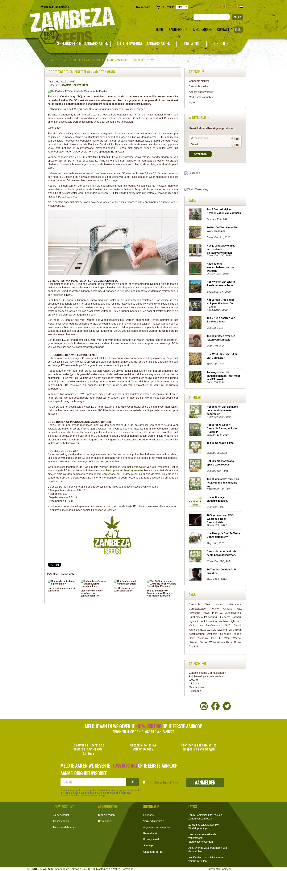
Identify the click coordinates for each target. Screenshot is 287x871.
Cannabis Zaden (230, 633)
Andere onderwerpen (201, 91)
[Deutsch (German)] (233, 6)
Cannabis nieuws (199, 81)
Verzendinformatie (153, 821)
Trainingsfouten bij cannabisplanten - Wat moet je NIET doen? (223, 376)
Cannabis (194, 604)
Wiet (208, 604)
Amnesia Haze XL (209, 638)
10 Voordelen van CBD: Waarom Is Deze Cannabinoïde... (220, 519)
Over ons (148, 815)
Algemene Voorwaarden (157, 827)
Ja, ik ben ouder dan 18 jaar (164, 782)
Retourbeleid (150, 833)
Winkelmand (197, 118)
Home (51, 59)
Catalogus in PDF (153, 851)
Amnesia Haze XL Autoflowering (208, 629)
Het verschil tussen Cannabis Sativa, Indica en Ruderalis (222, 428)
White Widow (232, 638)
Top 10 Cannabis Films (220, 442)
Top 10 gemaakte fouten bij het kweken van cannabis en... (223, 483)
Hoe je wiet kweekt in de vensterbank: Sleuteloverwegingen (221, 249)
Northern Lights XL (230, 621)
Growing (191, 44)
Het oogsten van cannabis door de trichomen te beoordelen (222, 410)
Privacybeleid (151, 839)
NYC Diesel (233, 625)
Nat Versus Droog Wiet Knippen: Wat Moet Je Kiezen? (220, 303)
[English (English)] (221, 6)
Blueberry (224, 617)
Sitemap (148, 845)
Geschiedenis (61, 821)
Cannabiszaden (198, 608)
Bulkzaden (195, 690)
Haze (192, 638)
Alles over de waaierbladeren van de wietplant (220, 267)
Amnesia (212, 633)
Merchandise (196, 687)
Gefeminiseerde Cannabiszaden (82, 44)
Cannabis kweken (75, 85)
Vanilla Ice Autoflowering (205, 625)
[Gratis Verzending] (215, 189)
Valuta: (171, 6)
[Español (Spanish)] (229, 6)
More (192, 102)
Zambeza (226, 869)
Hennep (193, 642)
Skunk (203, 642)
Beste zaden (105, 821)
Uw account (143, 7)
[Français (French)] (225, 6)
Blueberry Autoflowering (203, 617)
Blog (64, 59)
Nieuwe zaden (106, 815)
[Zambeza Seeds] (59, 20)
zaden (219, 604)
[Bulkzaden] (215, 173)
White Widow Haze (220, 642)
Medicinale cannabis (201, 97)
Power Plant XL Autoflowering (222, 612)
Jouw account (61, 815)
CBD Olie (221, 44)
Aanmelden (60, 6)
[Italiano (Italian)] (237, 6)
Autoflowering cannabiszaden (143, 44)
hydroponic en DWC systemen (124, 470)
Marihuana (235, 604)
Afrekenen (200, 153)
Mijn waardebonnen (64, 827)
